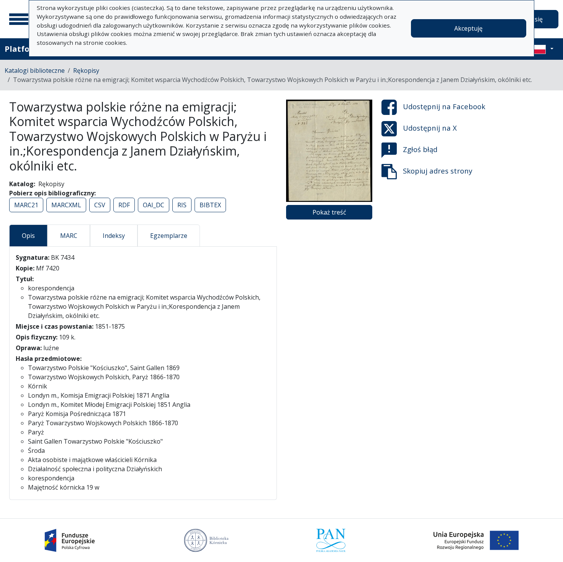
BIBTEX (210, 205)
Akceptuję (468, 28)
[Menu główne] (19, 19)
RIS (182, 205)
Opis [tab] (28, 235)
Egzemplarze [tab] (168, 235)
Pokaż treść (329, 212)
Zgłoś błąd (420, 149)
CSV (99, 205)
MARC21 (26, 205)
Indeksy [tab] (114, 235)
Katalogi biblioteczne (35, 70)
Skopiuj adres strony (437, 170)
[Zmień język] (542, 49)
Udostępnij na (444, 106)
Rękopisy (86, 70)
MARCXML (66, 205)
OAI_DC (153, 205)
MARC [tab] (68, 235)
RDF (124, 205)
